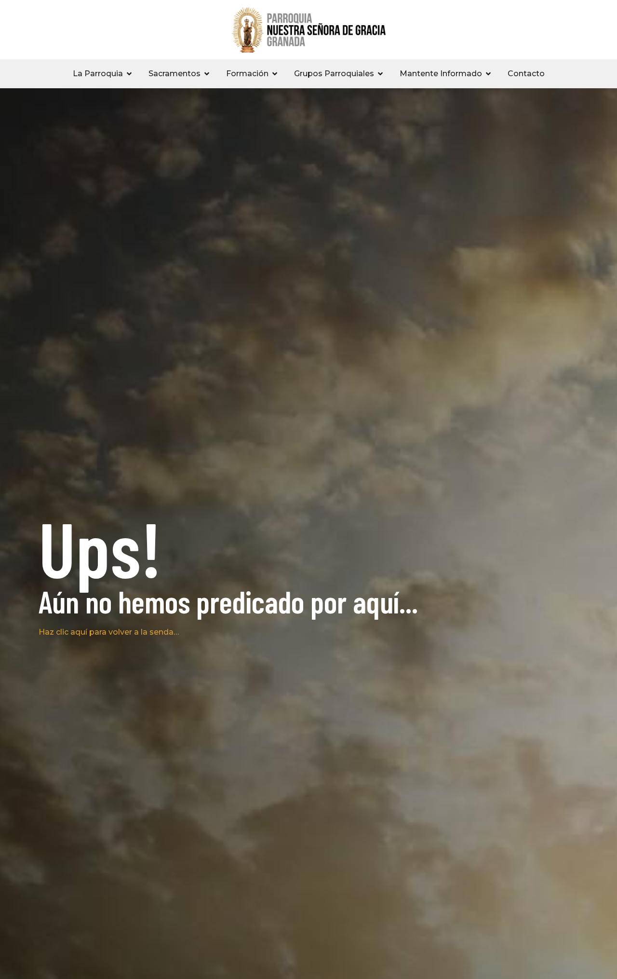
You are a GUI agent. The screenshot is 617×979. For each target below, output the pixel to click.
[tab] (103, 73)
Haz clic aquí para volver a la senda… (109, 632)
